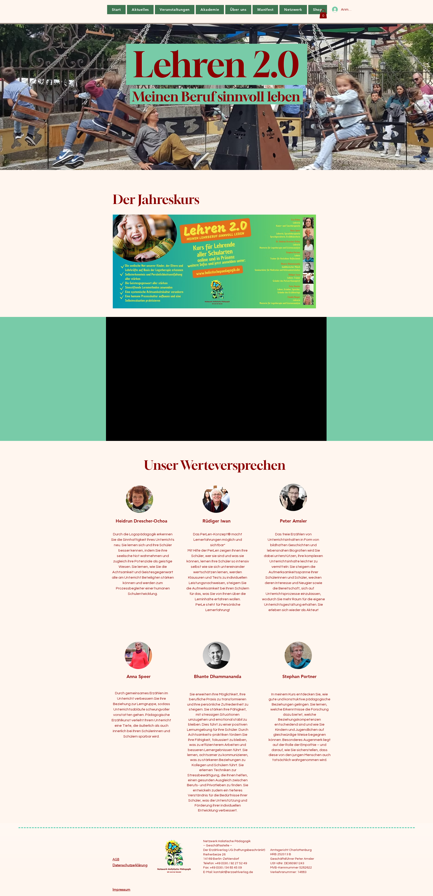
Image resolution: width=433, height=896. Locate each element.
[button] (323, 13)
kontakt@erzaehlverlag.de (233, 872)
